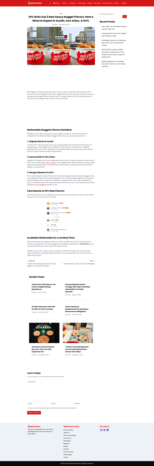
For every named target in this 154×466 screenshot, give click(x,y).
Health (124, 3)
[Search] (125, 16)
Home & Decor (108, 3)
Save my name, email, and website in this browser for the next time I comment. (53, 408)
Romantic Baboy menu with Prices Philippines (79, 262)
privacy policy (68, 430)
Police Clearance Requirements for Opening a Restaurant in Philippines (76, 309)
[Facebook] (101, 430)
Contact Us (67, 438)
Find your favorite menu (106, 14)
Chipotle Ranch (32, 147)
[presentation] (44, 333)
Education (97, 3)
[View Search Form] (50, 3)
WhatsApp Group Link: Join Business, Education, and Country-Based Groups (114, 42)
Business (73, 3)
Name (30, 404)
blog (61, 13)
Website (77, 404)
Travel (65, 457)
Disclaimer (67, 441)
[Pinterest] (107, 430)
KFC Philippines (41, 185)
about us (66, 433)
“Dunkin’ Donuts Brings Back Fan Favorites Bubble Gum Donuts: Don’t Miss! (41, 263)
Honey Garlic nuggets (48, 163)
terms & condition (69, 435)
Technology (81, 3)
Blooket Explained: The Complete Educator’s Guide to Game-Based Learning (113, 64)
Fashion (89, 3)
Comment (32, 382)
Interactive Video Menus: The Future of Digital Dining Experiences (44, 286)
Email (53, 404)
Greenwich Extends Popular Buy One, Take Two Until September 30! (43, 349)
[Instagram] (104, 430)
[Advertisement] (61, 79)
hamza (55, 24)
